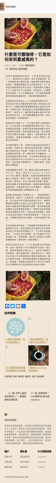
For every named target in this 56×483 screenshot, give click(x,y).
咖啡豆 (9, 90)
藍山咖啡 (27, 101)
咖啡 (15, 376)
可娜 (23, 123)
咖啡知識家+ (30, 65)
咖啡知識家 (11, 7)
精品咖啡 (40, 376)
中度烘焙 (8, 376)
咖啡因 (21, 376)
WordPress (18, 477)
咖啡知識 (13, 69)
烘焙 (33, 376)
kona (8, 79)
